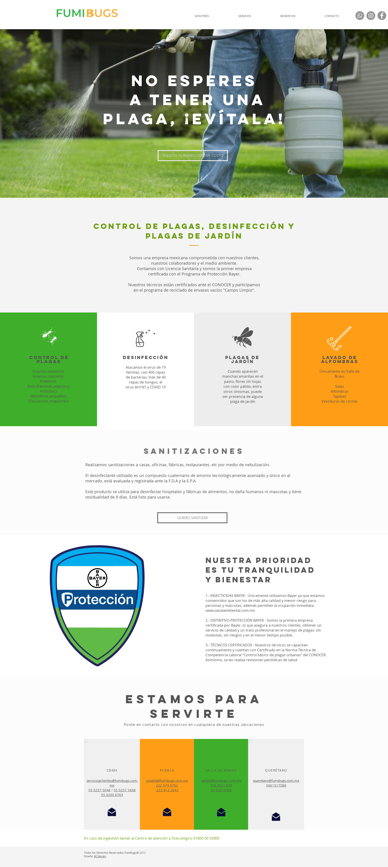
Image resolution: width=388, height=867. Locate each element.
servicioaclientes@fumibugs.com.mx (112, 782)
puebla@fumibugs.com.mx (167, 780)
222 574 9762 (167, 785)
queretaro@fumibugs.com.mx (276, 780)
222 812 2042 (167, 790)
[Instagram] (370, 15)
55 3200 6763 (112, 794)
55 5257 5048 (99, 790)
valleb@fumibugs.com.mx (221, 780)
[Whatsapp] (359, 15)
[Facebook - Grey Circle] (381, 15)
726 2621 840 (221, 785)
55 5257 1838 (125, 790)
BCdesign (100, 856)
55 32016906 (221, 790)
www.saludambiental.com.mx (230, 610)
